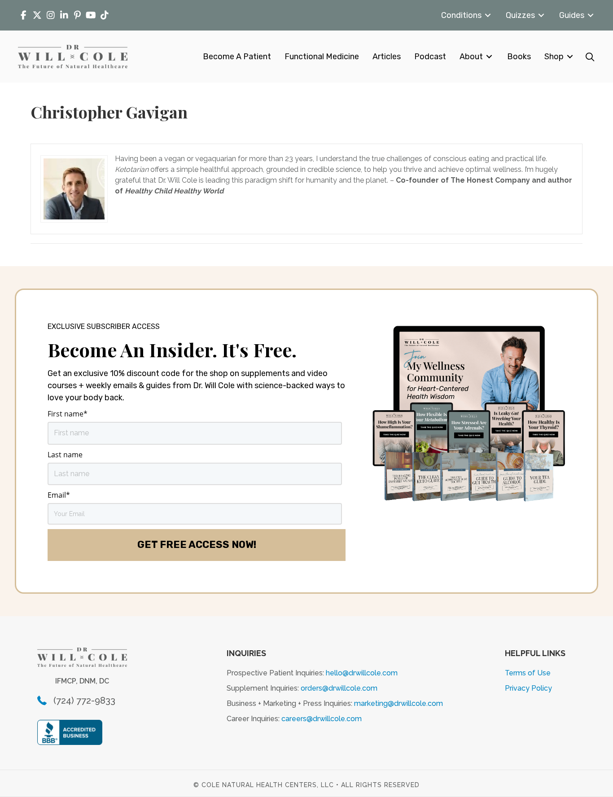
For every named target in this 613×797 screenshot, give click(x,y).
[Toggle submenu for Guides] (590, 15)
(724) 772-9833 (84, 700)
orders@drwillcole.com (339, 688)
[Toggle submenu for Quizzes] (541, 15)
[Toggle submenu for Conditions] (487, 15)
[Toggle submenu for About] (489, 57)
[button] (590, 57)
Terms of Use (528, 673)
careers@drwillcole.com (321, 718)
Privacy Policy (528, 688)
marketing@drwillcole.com (398, 703)
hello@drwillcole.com (362, 673)
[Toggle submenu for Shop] (570, 57)
